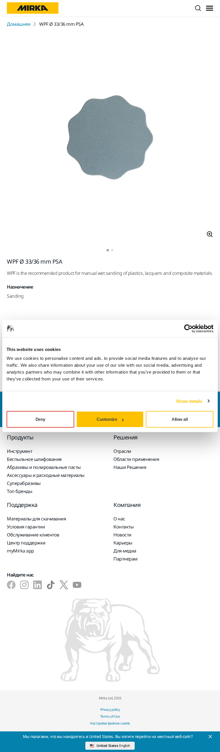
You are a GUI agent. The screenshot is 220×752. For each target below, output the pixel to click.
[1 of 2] (108, 250)
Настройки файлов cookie (110, 723)
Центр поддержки (26, 543)
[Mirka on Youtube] (77, 585)
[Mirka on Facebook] (11, 585)
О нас (119, 519)
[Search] (198, 8)
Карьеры (122, 543)
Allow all (180, 419)
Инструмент (19, 451)
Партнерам (125, 559)
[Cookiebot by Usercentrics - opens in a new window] (188, 328)
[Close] (210, 736)
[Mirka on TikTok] (50, 585)
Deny (40, 419)
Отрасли (122, 451)
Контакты (123, 527)
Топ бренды (19, 491)
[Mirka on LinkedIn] (37, 585)
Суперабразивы (24, 483)
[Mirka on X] (64, 585)
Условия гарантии (26, 527)
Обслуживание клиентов (33, 535)
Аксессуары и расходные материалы (46, 475)
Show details (189, 400)
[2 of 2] (112, 250)
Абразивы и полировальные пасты (44, 467)
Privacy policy (110, 709)
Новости (122, 535)
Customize (107, 419)
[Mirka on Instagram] (24, 585)
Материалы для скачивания (36, 519)
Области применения (136, 459)
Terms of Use (110, 716)
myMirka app (20, 551)
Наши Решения (129, 467)
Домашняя (18, 24)
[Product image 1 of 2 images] (110, 138)
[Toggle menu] (209, 8)
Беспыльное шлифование (34, 459)
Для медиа (124, 551)
